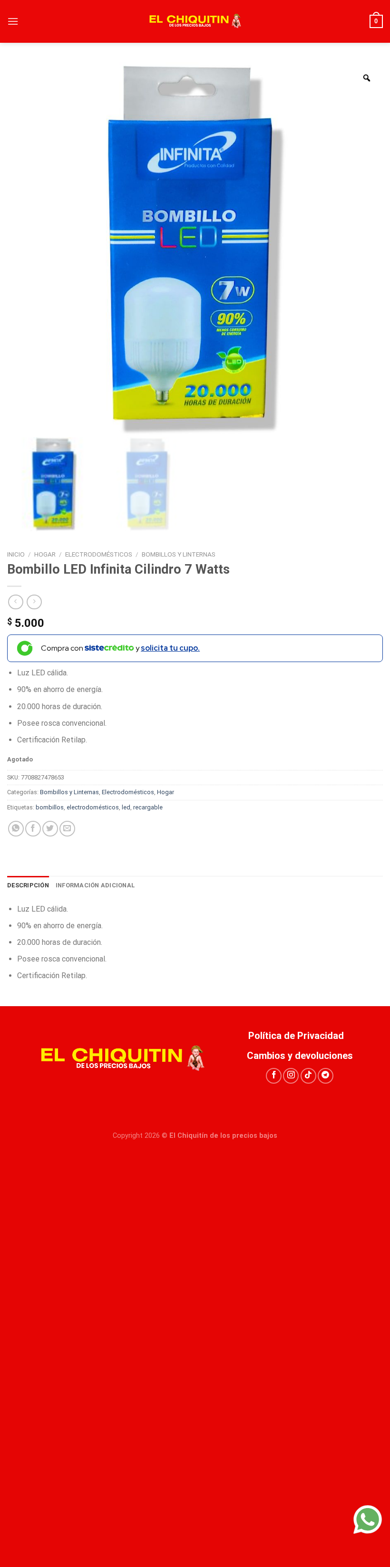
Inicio (16, 554)
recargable (148, 807)
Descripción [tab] (28, 885)
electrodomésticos (93, 807)
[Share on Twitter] (50, 828)
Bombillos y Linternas (178, 554)
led (126, 807)
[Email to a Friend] (67, 828)
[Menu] (13, 21)
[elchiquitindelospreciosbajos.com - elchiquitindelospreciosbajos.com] (195, 21)
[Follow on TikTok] (308, 1076)
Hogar (45, 554)
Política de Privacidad (299, 1035)
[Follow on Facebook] (274, 1076)
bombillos (50, 807)
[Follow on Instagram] (291, 1076)
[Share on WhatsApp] (16, 828)
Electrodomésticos (98, 554)
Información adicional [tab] (95, 885)
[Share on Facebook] (33, 828)
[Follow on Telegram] (325, 1076)
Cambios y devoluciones (300, 1055)
